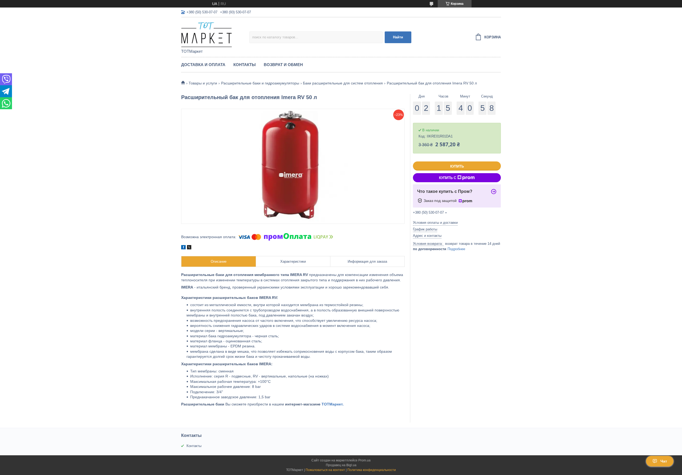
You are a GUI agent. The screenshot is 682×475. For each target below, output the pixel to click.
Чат (663, 461)
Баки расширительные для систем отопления (343, 83)
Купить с (447, 178)
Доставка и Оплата (203, 65)
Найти (398, 37)
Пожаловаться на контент (325, 470)
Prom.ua (364, 460)
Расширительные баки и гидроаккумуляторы (260, 83)
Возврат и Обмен (283, 65)
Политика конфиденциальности (371, 470)
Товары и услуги (203, 83)
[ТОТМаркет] (215, 33)
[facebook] (183, 248)
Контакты (244, 65)
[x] (189, 248)
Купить (457, 166)
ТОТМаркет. (333, 404)
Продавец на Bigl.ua (341, 465)
